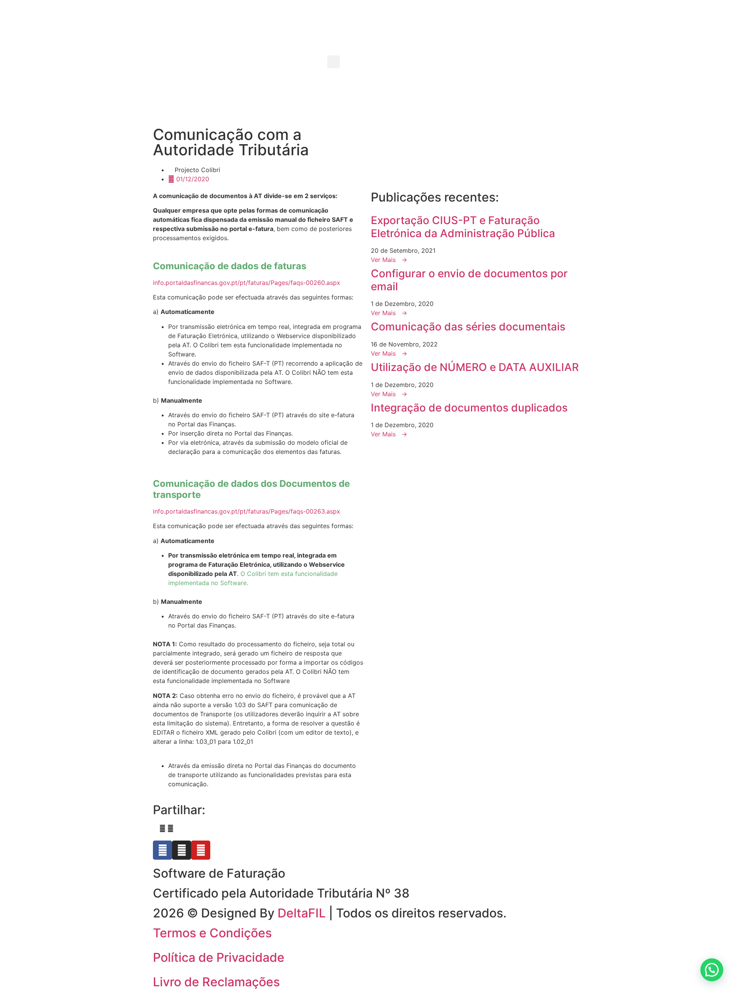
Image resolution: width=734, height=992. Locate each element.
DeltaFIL (302, 913)
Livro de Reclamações (216, 981)
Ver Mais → (389, 259)
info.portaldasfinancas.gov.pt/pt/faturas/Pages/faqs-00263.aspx (246, 511)
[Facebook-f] (162, 850)
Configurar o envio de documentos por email (469, 280)
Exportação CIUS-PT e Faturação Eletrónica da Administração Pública (463, 227)
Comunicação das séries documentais (468, 326)
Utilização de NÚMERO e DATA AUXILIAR (475, 367)
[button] (333, 61)
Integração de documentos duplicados (469, 407)
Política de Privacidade (218, 957)
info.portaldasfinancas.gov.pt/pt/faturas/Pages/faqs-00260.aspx (246, 282)
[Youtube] (200, 850)
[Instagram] (181, 850)
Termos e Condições (212, 932)
